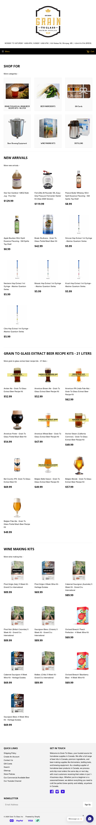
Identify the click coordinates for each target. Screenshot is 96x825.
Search (7, 767)
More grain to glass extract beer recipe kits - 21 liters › (26, 361)
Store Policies (9, 774)
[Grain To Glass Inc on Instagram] (57, 792)
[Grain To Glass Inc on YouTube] (63, 792)
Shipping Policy (10, 753)
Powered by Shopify (33, 816)
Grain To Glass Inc (16, 816)
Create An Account (11, 756)
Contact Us (8, 760)
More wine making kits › (13, 556)
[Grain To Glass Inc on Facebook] (52, 792)
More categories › (11, 73)
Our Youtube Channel (12, 781)
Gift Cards (8, 763)
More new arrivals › (12, 165)
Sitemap (7, 770)
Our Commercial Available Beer (17, 777)
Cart (92, 51)
